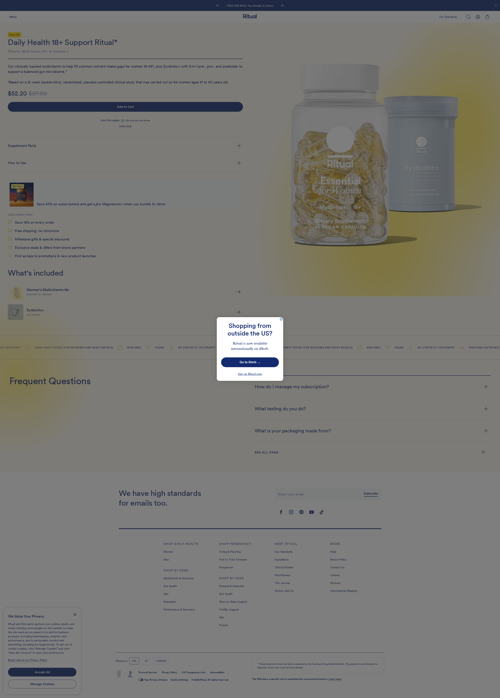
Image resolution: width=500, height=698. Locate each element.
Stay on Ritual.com (250, 374)
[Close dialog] (281, 319)
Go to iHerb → (250, 362)
